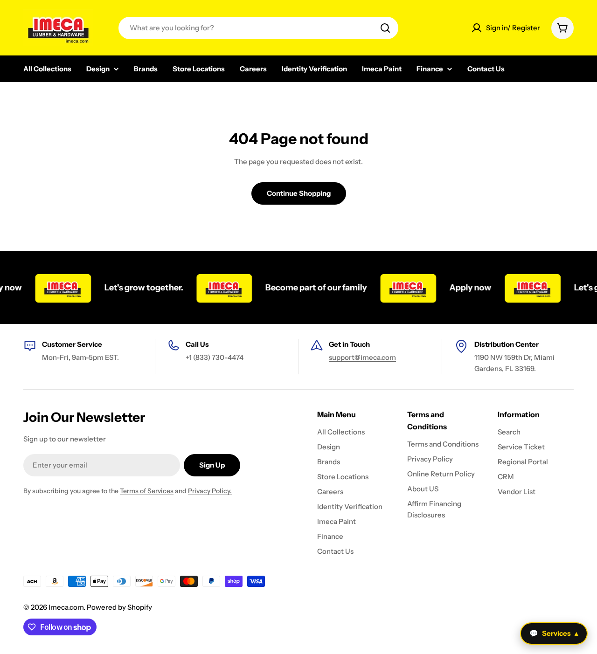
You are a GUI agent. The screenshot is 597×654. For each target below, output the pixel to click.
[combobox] (258, 28)
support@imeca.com (362, 357)
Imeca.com (66, 607)
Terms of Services (147, 491)
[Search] (385, 28)
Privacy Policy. (210, 491)
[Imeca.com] (55, 287)
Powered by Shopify (119, 607)
